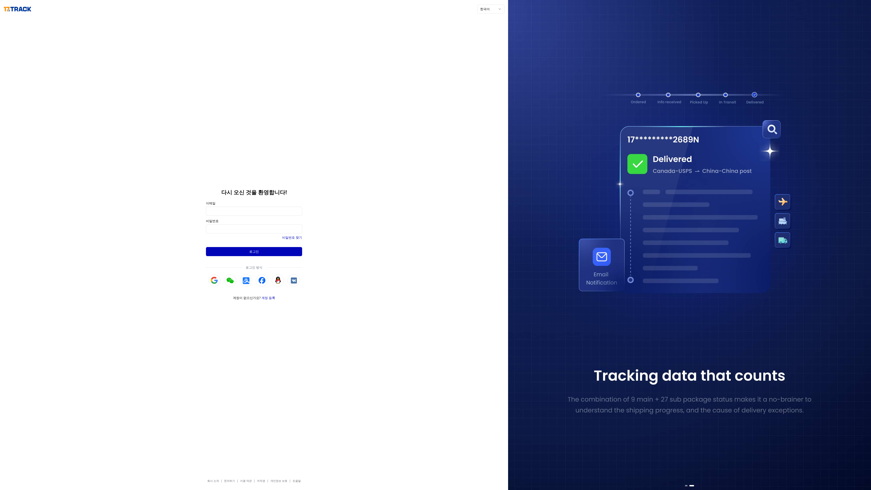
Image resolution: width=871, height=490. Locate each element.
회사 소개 (213, 481)
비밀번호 (212, 221)
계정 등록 (268, 298)
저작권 (261, 481)
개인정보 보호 (278, 481)
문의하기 (229, 481)
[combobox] (490, 9)
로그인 (254, 251)
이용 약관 (246, 481)
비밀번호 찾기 (292, 237)
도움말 (297, 481)
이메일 (210, 203)
